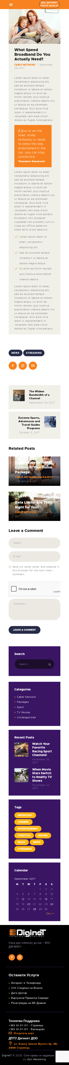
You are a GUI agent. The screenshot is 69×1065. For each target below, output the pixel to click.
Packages (23, 702)
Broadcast (25, 815)
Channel (23, 822)
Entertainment (28, 828)
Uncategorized (26, 717)
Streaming (34, 352)
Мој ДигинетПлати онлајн (49, 4)
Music (21, 842)
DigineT (7, 1055)
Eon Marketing (36, 1059)
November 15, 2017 (41, 761)
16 (46, 899)
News (16, 352)
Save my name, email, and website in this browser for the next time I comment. (36, 570)
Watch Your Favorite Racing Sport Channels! (42, 749)
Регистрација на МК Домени (28, 1003)
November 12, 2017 (41, 786)
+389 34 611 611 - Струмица (26, 1025)
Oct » (49, 913)
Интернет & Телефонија (26, 983)
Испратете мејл (24, 1033)
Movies (43, 835)
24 (51, 904)
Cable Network (24, 64)
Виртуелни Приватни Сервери (29, 998)
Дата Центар (19, 993)
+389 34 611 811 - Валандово (27, 1029)
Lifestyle (24, 835)
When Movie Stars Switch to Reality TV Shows (42, 775)
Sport (20, 707)
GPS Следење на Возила (27, 988)
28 (34, 909)
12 (23, 899)
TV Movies (23, 712)
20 (28, 904)
